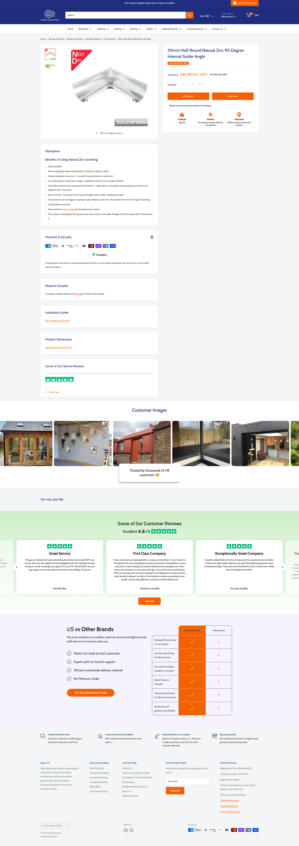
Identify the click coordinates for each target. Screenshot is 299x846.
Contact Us (217, 28)
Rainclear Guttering (56, 39)
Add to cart (188, 96)
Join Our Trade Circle (247, 3)
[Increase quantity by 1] (200, 84)
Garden (149, 28)
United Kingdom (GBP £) (52, 825)
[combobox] (125, 15)
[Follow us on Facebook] (125, 830)
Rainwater (83, 28)
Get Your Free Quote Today (91, 692)
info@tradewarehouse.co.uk (134, 786)
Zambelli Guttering (92, 39)
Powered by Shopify (48, 836)
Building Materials (170, 28)
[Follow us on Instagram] (131, 830)
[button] (16, 567)
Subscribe (175, 790)
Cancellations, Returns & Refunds (137, 777)
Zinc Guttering (109, 39)
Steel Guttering (96, 768)
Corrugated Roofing (99, 782)
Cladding (101, 28)
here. (189, 738)
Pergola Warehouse (229, 806)
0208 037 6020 (130, 796)
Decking (117, 28)
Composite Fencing (98, 791)
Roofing (134, 28)
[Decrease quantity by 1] (183, 84)
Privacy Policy (128, 782)
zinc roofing (68, 209)
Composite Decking (99, 777)
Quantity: (172, 84)
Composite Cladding (99, 772)
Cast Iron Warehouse (230, 811)
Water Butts (95, 786)
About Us (126, 791)
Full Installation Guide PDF (57, 320)
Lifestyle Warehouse (229, 800)
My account (227, 16)
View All (149, 601)
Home (70, 28)
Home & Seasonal (195, 28)
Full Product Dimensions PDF (58, 347)
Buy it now (233, 96)
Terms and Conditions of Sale (135, 772)
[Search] (189, 15)
